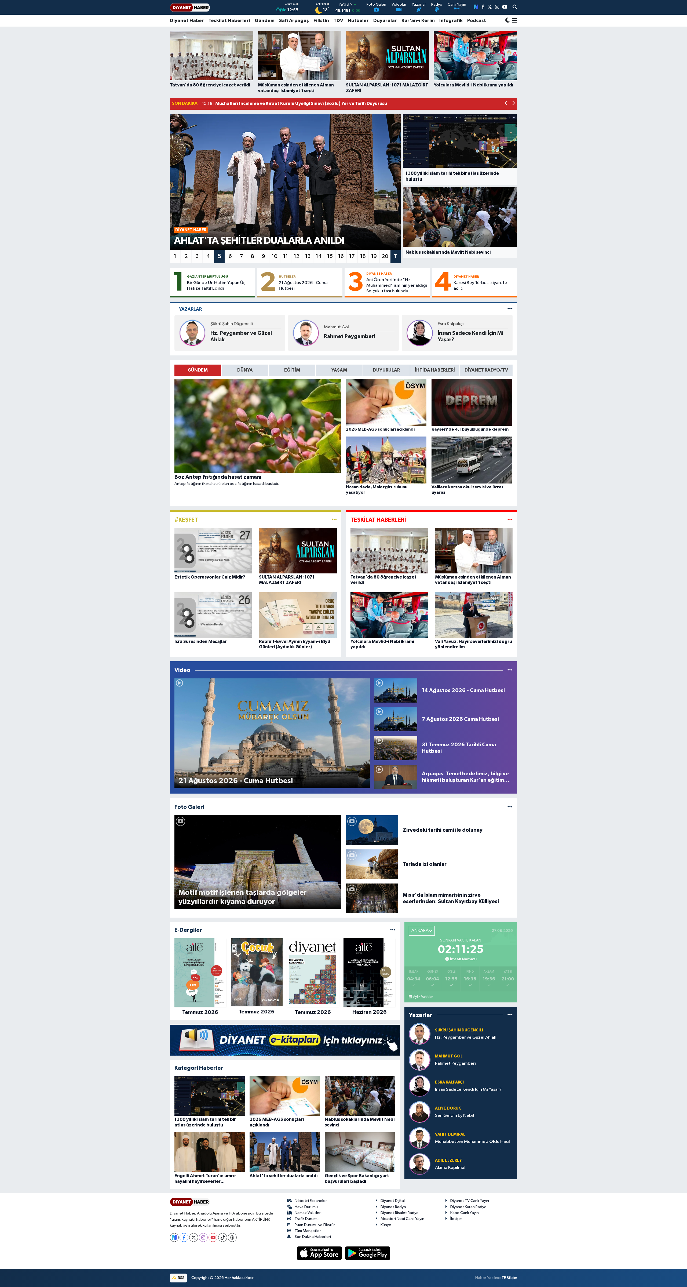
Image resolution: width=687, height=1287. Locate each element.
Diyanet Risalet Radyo (400, 1213)
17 (352, 256)
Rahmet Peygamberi (349, 336)
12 (296, 256)
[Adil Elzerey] (419, 1164)
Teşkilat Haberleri (229, 20)
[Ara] (515, 7)
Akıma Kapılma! (450, 1167)
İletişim (456, 1219)
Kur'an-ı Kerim (418, 20)
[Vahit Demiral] (419, 1138)
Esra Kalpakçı (451, 324)
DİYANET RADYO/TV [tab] (486, 370)
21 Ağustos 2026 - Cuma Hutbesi (303, 286)
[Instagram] (203, 1237)
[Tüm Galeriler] (510, 807)
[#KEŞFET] (334, 519)
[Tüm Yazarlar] (510, 309)
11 (285, 256)
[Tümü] (392, 930)
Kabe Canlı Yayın (464, 1213)
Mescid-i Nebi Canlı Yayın (402, 1219)
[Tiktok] (222, 1237)
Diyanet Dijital (393, 1201)
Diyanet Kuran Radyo (468, 1207)
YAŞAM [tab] (339, 370)
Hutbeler (358, 20)
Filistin (321, 20)
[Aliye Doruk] (419, 1112)
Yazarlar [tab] (190, 309)
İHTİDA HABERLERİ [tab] (435, 370)
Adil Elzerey (448, 1160)
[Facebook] (184, 1237)
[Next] (174, 1237)
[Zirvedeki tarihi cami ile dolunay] (372, 830)
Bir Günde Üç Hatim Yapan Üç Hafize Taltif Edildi (216, 286)
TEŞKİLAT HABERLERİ (378, 520)
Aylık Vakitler (423, 997)
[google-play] (368, 1253)
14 (319, 256)
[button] (506, 103)
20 (385, 256)
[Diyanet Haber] (190, 7)
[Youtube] (213, 1237)
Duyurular (385, 20)
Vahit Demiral (450, 1134)
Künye (386, 1225)
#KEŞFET (186, 520)
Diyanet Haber (187, 20)
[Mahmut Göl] (306, 332)
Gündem (265, 20)
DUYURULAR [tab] (386, 370)
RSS (180, 1278)
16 (341, 256)
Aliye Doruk (448, 1108)
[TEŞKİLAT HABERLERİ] (510, 519)
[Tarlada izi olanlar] (372, 864)
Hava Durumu (306, 1207)
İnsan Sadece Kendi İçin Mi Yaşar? (470, 336)
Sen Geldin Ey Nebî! (454, 1115)
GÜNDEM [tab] (198, 370)
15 (330, 256)
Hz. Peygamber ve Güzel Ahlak (241, 336)
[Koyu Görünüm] (507, 21)
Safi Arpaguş (294, 20)
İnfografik (451, 20)
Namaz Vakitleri (308, 1213)
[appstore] (320, 1253)
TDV (338, 20)
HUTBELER (287, 276)
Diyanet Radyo (393, 1207)
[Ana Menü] (513, 21)
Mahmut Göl (336, 327)
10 (274, 256)
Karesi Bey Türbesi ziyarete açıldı (480, 286)
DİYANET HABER (379, 273)
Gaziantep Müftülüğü (207, 276)
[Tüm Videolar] (510, 670)
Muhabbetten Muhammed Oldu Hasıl (472, 1141)
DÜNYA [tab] (245, 370)
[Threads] (232, 1237)
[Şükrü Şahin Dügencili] (192, 332)
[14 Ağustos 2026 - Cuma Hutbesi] (395, 690)
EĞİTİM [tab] (292, 370)
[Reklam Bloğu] (285, 1040)
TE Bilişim (509, 1278)
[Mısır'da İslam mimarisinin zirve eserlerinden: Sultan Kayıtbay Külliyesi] (372, 898)
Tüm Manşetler (308, 1231)
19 (374, 256)
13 (307, 256)
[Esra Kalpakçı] (419, 332)
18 (363, 256)
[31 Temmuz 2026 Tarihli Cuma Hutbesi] (395, 748)
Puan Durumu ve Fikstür (315, 1225)
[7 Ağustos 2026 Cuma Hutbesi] (395, 719)
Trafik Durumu (307, 1219)
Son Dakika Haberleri (313, 1237)
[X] (193, 1237)
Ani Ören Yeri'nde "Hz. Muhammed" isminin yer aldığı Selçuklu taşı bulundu (396, 286)
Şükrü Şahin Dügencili (231, 324)
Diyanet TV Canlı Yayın (469, 1201)
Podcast (476, 20)
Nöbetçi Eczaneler (311, 1201)
